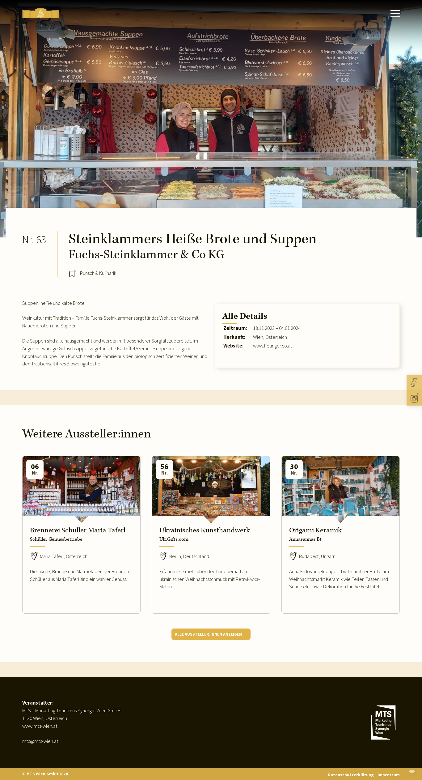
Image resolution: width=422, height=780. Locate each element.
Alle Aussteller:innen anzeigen (208, 634)
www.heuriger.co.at (272, 346)
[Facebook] (414, 382)
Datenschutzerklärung (351, 775)
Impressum (389, 775)
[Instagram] (414, 398)
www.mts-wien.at (39, 726)
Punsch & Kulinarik (98, 273)
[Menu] (395, 13)
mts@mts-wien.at (40, 741)
